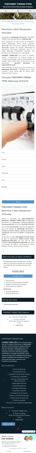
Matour (17, 230)
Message (4, 187)
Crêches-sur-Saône (8, 230)
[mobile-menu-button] (30, 11)
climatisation (16, 222)
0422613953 (18, 271)
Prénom (4, 159)
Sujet (3, 180)
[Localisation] (18, 11)
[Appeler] (6, 11)
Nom (3, 152)
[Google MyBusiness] (18, 429)
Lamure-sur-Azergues (27, 230)
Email (3, 166)
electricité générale (27, 222)
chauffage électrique (27, 224)
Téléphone (5, 173)
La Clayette (20, 232)
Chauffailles (5, 232)
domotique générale (8, 224)
